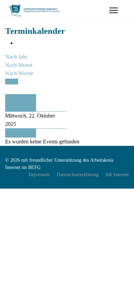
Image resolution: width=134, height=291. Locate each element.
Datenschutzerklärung (78, 174)
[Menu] (113, 10)
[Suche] (7, 90)
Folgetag (14, 133)
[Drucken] (18, 43)
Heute (11, 81)
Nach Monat (18, 65)
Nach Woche (19, 73)
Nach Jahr (16, 57)
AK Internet (117, 174)
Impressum (39, 174)
